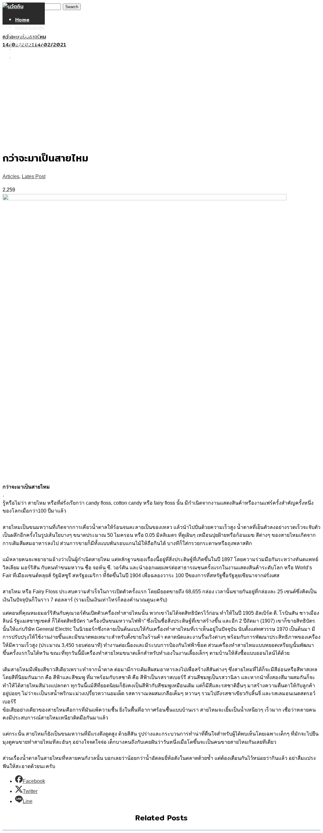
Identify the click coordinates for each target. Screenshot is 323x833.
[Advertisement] (161, 96)
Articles (11, 176)
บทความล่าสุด (30, 28)
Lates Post (33, 176)
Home (22, 20)
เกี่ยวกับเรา (27, 50)
